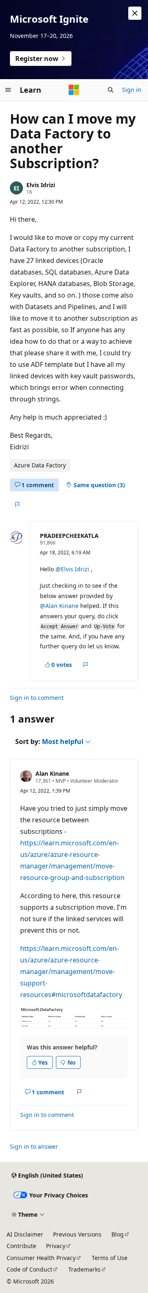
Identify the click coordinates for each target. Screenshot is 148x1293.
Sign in (131, 90)
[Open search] (110, 89)
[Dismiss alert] (134, 13)
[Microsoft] (74, 89)
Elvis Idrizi (40, 185)
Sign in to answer (34, 1146)
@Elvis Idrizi (73, 569)
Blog (117, 1234)
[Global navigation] (8, 89)
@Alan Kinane (60, 606)
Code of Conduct (29, 1269)
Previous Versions (77, 1234)
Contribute (21, 1246)
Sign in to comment (37, 698)
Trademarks (84, 1269)
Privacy (55, 1246)
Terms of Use (109, 1258)
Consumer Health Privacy (41, 1258)
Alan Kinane (52, 773)
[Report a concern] (17, 504)
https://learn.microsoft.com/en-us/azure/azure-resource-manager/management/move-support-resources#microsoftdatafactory (71, 971)
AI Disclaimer (25, 1234)
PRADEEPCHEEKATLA (69, 536)
